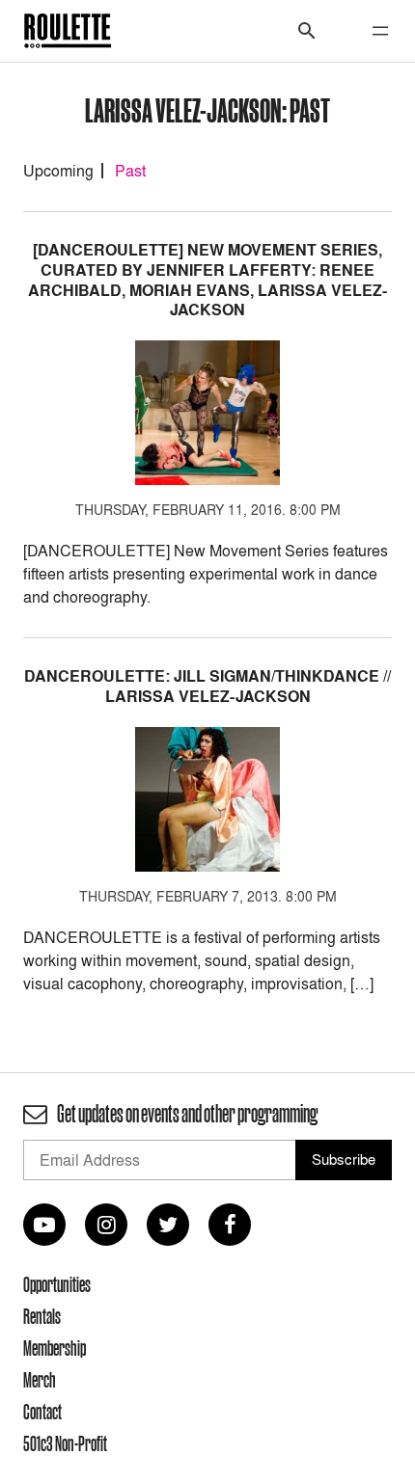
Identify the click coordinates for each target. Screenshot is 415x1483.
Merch (39, 1379)
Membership (54, 1348)
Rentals (42, 1316)
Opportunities (57, 1284)
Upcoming (58, 170)
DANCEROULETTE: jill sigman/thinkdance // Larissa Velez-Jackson (207, 686)
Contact (42, 1411)
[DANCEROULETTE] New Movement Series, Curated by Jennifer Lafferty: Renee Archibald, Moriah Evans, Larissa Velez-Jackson (207, 280)
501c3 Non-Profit (65, 1443)
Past (130, 170)
